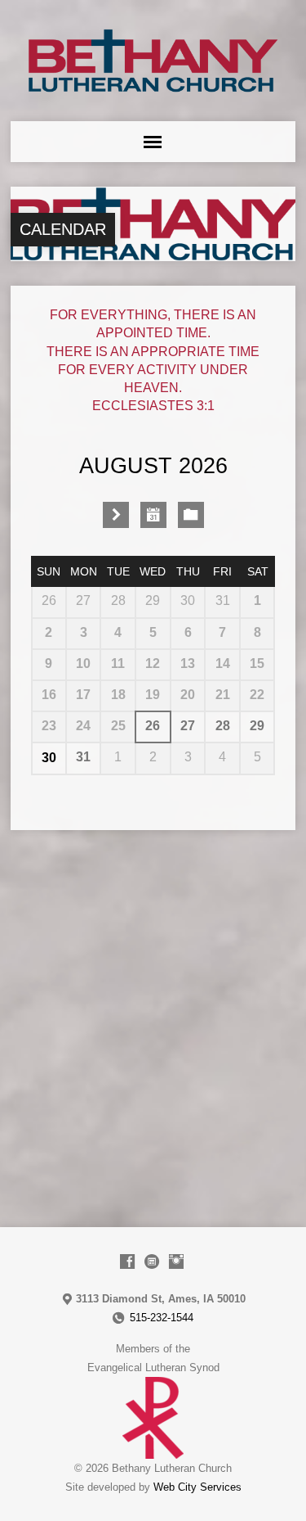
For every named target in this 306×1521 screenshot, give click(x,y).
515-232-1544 (161, 1317)
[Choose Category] (191, 515)
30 (49, 758)
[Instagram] (176, 1261)
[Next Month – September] (116, 515)
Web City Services (197, 1487)
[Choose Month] (153, 515)
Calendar (63, 229)
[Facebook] (127, 1261)
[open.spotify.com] (151, 1261)
